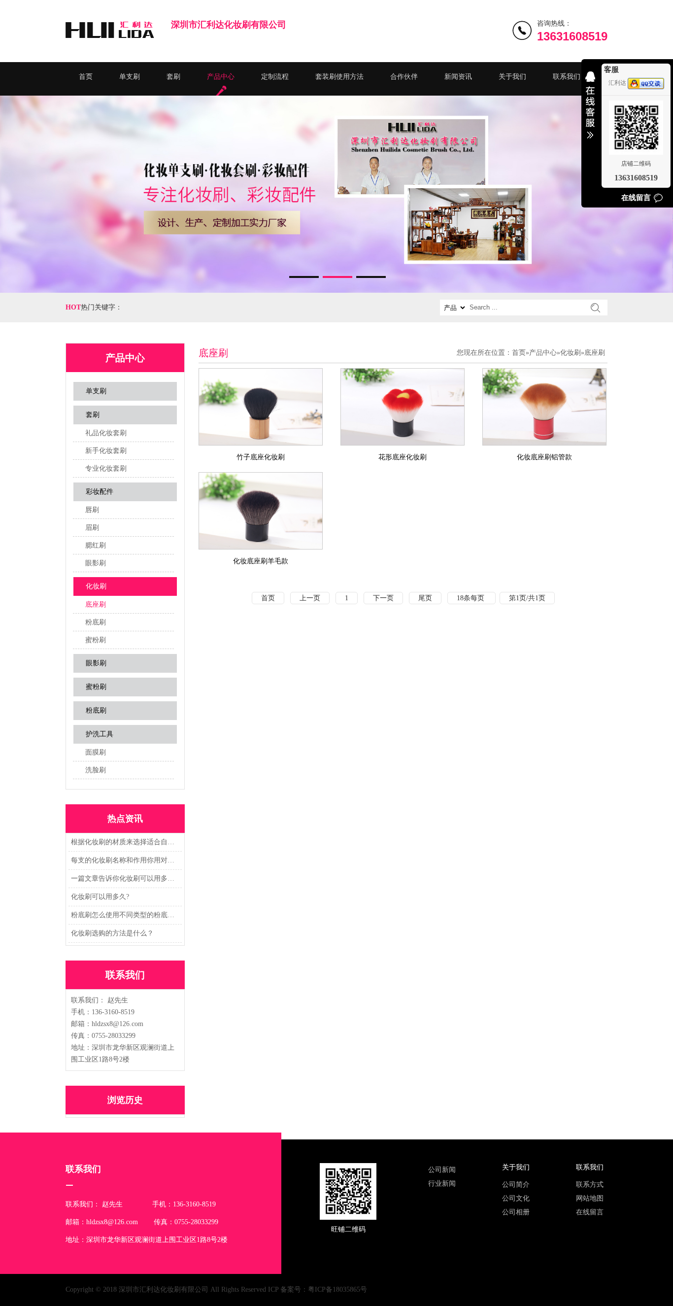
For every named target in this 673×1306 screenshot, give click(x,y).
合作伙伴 (404, 76)
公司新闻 (442, 1169)
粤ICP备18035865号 (337, 1289)
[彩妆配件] (336, 194)
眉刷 (92, 527)
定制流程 (275, 76)
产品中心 (221, 76)
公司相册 (516, 1212)
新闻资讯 (458, 76)
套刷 (173, 76)
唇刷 (92, 510)
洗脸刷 (95, 770)
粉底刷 (95, 622)
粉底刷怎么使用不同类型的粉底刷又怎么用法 (123, 915)
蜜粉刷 (95, 640)
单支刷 (129, 76)
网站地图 (590, 1198)
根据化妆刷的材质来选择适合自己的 (123, 842)
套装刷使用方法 (339, 76)
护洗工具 (99, 734)
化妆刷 (96, 586)
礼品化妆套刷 (106, 433)
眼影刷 (95, 563)
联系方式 (590, 1184)
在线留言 (590, 1212)
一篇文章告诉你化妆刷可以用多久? (123, 878)
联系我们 (566, 76)
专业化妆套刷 (106, 468)
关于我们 (512, 76)
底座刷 (95, 604)
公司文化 (516, 1198)
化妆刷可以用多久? (100, 896)
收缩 (590, 111)
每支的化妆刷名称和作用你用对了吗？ (123, 860)
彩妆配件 (99, 491)
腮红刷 (95, 545)
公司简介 (516, 1184)
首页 (86, 76)
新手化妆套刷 (106, 450)
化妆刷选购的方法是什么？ (112, 933)
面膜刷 (95, 752)
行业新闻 (442, 1183)
